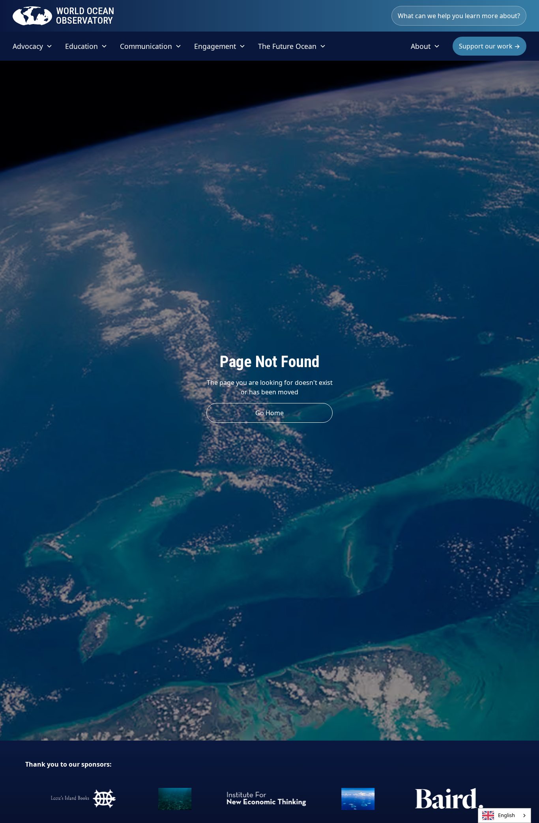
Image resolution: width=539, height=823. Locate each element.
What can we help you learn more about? (459, 15)
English (506, 815)
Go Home (269, 413)
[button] (32, 46)
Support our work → (489, 46)
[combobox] (504, 815)
